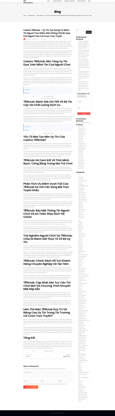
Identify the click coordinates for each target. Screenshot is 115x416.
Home (24, 15)
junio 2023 (80, 153)
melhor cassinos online (83, 310)
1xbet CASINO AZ (82, 196)
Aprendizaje (80, 228)
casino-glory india (82, 280)
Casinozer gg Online (82, 283)
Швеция (80, 401)
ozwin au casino (81, 350)
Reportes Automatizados (83, 372)
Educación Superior (82, 291)
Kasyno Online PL (82, 303)
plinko (79, 365)
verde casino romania (82, 396)
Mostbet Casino (81, 317)
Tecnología (80, 389)
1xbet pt (80, 212)
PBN (79, 352)
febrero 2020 (81, 167)
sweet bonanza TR (82, 387)
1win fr (79, 182)
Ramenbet (80, 370)
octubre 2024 (81, 131)
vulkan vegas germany (83, 397)
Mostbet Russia (81, 332)
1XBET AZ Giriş (81, 194)
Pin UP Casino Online (82, 360)
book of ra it (80, 263)
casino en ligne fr (81, 268)
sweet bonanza (81, 386)
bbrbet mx (80, 253)
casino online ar (81, 271)
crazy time (80, 286)
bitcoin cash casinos (82, 256)
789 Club (26, 130)
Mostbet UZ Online (82, 337)
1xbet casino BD (81, 197)
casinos (79, 281)
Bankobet (80, 248)
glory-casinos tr (81, 298)
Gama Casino (81, 296)
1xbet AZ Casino (81, 192)
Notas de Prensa (81, 344)
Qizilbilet (80, 369)
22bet (79, 221)
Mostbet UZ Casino (82, 335)
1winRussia (80, 191)
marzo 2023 (81, 158)
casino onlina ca (81, 270)
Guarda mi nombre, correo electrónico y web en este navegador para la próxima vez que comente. (46, 384)
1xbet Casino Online (82, 201)
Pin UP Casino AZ (82, 359)
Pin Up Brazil (81, 357)
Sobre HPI (80, 382)
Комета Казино (81, 399)
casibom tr (80, 265)
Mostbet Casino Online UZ (84, 320)
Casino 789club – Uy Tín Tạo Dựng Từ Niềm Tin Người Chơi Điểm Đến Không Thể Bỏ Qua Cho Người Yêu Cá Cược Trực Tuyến (46, 33)
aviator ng (80, 243)
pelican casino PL (82, 354)
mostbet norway (81, 328)
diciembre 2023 (81, 143)
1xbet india (80, 204)
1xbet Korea (80, 206)
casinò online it (81, 273)
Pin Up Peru (80, 362)
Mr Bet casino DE (82, 338)
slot (79, 379)
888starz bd (80, 226)
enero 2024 (80, 141)
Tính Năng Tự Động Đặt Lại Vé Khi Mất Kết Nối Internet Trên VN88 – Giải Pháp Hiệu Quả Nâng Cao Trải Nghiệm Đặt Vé (83, 45)
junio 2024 (80, 138)
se (78, 375)
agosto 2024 (81, 135)
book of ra (80, 261)
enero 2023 (80, 162)
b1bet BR (80, 244)
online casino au (81, 347)
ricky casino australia (82, 374)
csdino (79, 288)
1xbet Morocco (81, 211)
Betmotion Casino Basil (83, 254)
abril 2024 (80, 140)
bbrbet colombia (81, 251)
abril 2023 (80, 156)
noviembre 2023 (82, 145)
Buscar (77, 29)
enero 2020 (80, 168)
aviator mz (80, 241)
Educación (80, 290)
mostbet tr (80, 333)
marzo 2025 (81, 126)
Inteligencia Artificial (82, 300)
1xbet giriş (80, 202)
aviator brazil (81, 233)
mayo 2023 (80, 155)
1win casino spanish (82, 181)
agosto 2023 (81, 150)
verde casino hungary (82, 392)
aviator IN (80, 238)
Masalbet (80, 308)
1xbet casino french (82, 199)
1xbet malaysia (81, 209)
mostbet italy (81, 327)
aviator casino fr (81, 236)
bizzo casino (80, 259)
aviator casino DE (82, 234)
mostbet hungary (82, 325)
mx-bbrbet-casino (82, 342)
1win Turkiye (81, 187)
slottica (79, 380)
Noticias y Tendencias (82, 345)
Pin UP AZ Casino (82, 355)
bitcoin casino (81, 258)
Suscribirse (84, 113)
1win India (80, 184)
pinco (79, 364)
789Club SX (26, 93)
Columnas (80, 285)
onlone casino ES (81, 349)
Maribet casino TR (82, 307)
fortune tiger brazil (82, 295)
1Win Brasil (80, 177)
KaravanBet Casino (82, 302)
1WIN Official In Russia (83, 186)
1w (79, 175)
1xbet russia (80, 214)
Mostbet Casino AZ (82, 318)
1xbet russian (81, 216)
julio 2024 (80, 136)
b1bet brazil (80, 246)
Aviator (79, 231)
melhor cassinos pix (82, 312)
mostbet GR (80, 323)
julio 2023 (80, 151)
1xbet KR (80, 207)
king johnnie (80, 305)
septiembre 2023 (82, 148)
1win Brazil (80, 179)
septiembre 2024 (82, 133)
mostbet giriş (81, 322)
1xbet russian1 (81, 217)
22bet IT (80, 224)
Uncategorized (31, 15)
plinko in (80, 367)
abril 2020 (80, 165)
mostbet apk (81, 313)
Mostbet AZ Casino (82, 315)
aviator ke (80, 239)
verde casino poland (82, 394)
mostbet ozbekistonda (83, 330)
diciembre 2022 (81, 163)
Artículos (80, 229)
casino (79, 266)
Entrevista (80, 293)
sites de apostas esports (83, 377)
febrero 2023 (81, 160)
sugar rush (80, 384)
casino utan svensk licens (83, 275)
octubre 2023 (81, 146)
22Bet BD (80, 223)
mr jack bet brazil (81, 340)
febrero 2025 (81, 128)
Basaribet (80, 249)
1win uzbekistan (81, 189)
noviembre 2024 (82, 130)
